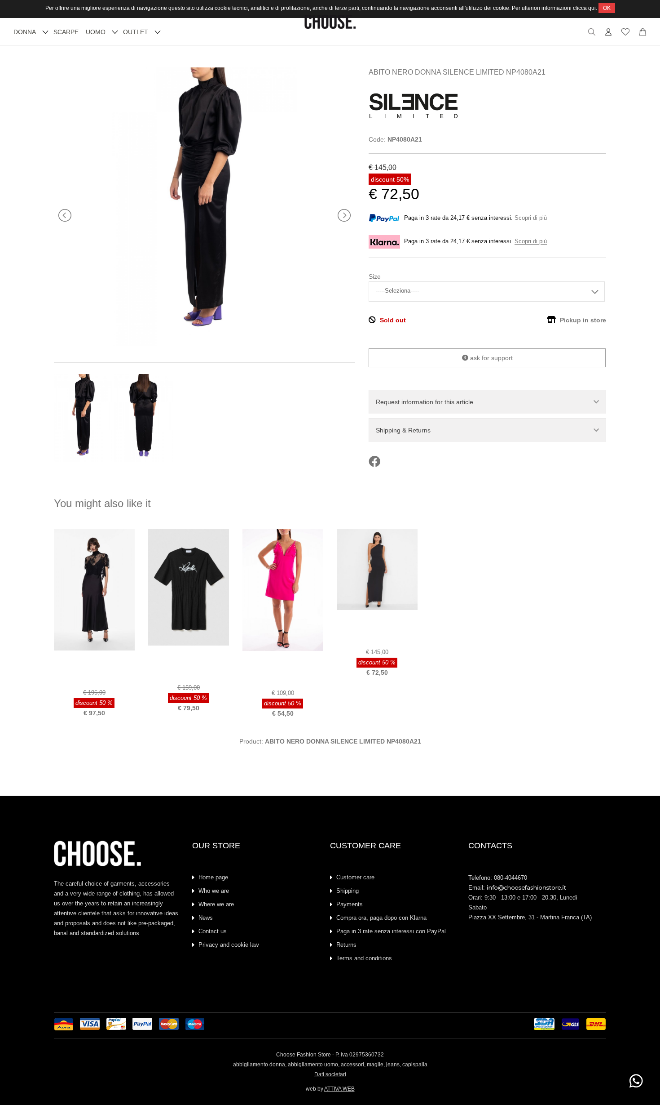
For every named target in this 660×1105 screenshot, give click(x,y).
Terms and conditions (364, 958)
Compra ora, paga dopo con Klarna (381, 917)
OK (607, 8)
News (205, 917)
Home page (213, 877)
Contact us (212, 931)
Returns (346, 944)
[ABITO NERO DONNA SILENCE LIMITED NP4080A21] (204, 344)
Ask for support (490, 357)
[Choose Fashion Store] (330, 27)
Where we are (216, 904)
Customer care (355, 877)
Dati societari (330, 1074)
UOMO (96, 32)
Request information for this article (424, 401)
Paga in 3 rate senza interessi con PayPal (391, 931)
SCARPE (66, 32)
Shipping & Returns (403, 430)
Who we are (213, 890)
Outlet (135, 32)
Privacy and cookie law (228, 944)
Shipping (347, 890)
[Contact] (643, 34)
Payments (349, 904)
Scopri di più (531, 218)
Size (375, 276)
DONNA (24, 32)
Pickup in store (583, 320)
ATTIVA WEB (339, 1089)
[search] (592, 34)
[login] (608, 34)
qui (592, 8)
